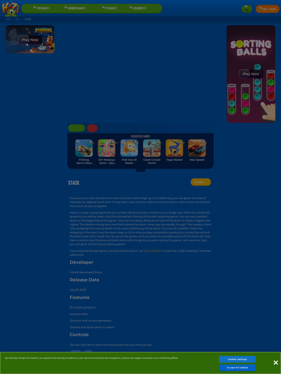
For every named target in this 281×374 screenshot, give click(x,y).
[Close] (275, 362)
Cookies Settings (237, 359)
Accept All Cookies (237, 367)
